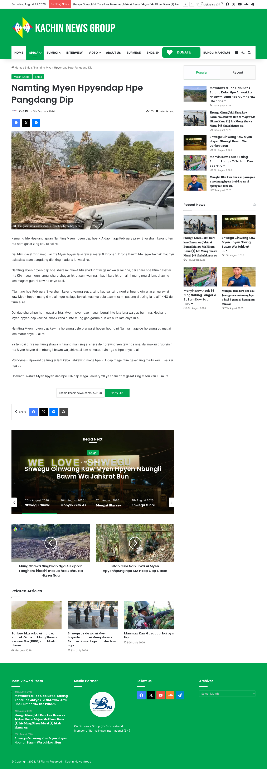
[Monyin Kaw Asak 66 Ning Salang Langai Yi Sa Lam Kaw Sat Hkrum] (195, 163)
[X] (26, 123)
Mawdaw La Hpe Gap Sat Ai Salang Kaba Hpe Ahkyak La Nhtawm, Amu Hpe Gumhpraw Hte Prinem (232, 94)
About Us (113, 52)
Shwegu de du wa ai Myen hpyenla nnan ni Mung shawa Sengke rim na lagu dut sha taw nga (92, 639)
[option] (92, 472)
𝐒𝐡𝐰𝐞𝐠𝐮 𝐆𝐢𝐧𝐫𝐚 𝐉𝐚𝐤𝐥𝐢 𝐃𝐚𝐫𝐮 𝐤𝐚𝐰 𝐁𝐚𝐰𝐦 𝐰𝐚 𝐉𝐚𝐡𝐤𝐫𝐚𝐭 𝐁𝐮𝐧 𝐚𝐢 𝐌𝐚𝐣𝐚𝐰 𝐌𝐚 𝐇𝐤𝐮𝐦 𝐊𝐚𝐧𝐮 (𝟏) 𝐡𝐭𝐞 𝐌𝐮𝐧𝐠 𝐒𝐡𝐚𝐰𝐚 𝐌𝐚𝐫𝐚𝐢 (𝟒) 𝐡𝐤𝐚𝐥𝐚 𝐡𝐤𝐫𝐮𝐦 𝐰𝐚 (232, 119)
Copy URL (117, 393)
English (153, 52)
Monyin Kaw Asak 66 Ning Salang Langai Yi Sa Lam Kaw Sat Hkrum (93, 472)
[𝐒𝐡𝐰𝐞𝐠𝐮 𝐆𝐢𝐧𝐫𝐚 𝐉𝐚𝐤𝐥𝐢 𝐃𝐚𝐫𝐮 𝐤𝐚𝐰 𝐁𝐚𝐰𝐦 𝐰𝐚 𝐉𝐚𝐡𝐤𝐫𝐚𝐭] (195, 118)
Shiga (33, 52)
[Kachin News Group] (63, 27)
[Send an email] (26, 111)
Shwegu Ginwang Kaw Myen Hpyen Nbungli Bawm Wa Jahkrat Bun (116, 4)
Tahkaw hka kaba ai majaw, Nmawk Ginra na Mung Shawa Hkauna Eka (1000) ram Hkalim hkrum (34, 639)
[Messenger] (36, 123)
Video (93, 52)
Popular (202, 72)
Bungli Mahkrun (216, 52)
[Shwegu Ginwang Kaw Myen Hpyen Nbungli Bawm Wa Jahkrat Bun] (195, 142)
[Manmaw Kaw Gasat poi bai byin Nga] (149, 615)
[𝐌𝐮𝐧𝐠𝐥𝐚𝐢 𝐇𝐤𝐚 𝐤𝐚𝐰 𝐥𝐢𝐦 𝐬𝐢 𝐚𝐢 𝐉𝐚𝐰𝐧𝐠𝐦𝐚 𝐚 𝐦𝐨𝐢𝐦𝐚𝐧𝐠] (195, 183)
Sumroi (52, 52)
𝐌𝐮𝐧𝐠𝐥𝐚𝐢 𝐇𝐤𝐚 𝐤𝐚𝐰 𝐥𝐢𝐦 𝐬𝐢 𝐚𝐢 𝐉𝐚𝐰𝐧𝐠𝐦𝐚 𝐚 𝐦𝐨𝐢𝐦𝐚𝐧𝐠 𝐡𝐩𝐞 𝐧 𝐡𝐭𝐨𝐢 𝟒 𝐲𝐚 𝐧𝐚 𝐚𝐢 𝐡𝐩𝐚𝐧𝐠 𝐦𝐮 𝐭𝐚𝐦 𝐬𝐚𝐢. (232, 181)
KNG (21, 111)
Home (18, 52)
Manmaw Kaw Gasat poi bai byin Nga (149, 635)
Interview (74, 52)
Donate (184, 52)
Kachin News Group (78, 761)
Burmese (134, 52)
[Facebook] (16, 123)
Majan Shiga (21, 76)
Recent (238, 72)
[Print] (63, 412)
